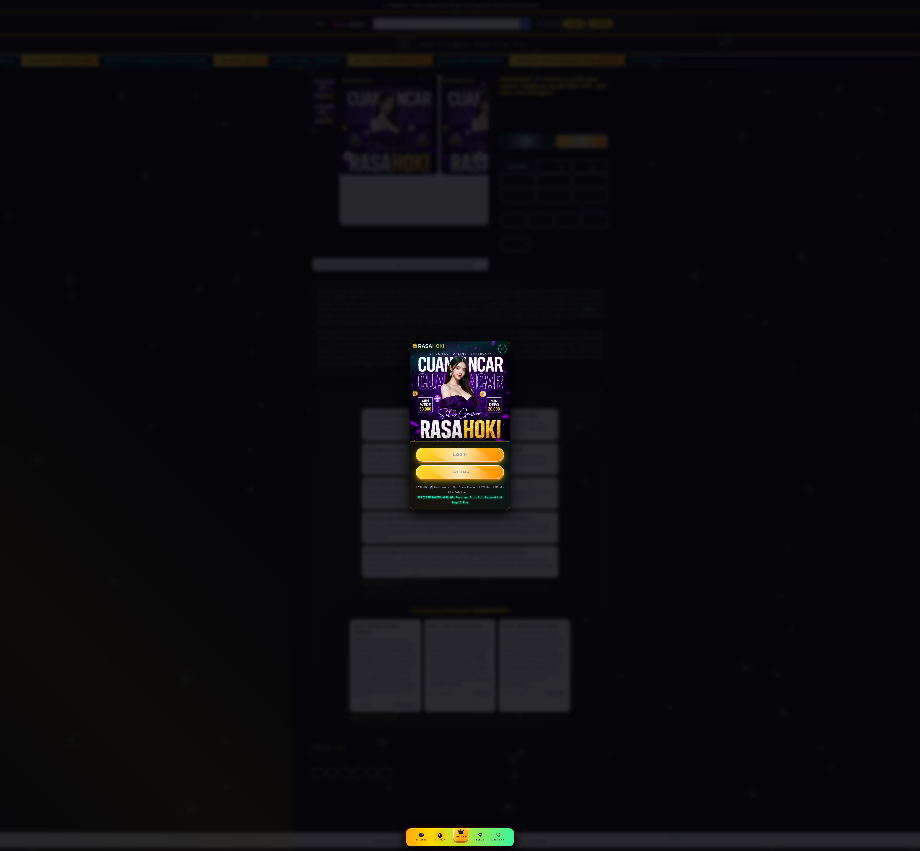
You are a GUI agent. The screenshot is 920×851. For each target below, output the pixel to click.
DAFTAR (460, 472)
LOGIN (460, 454)
